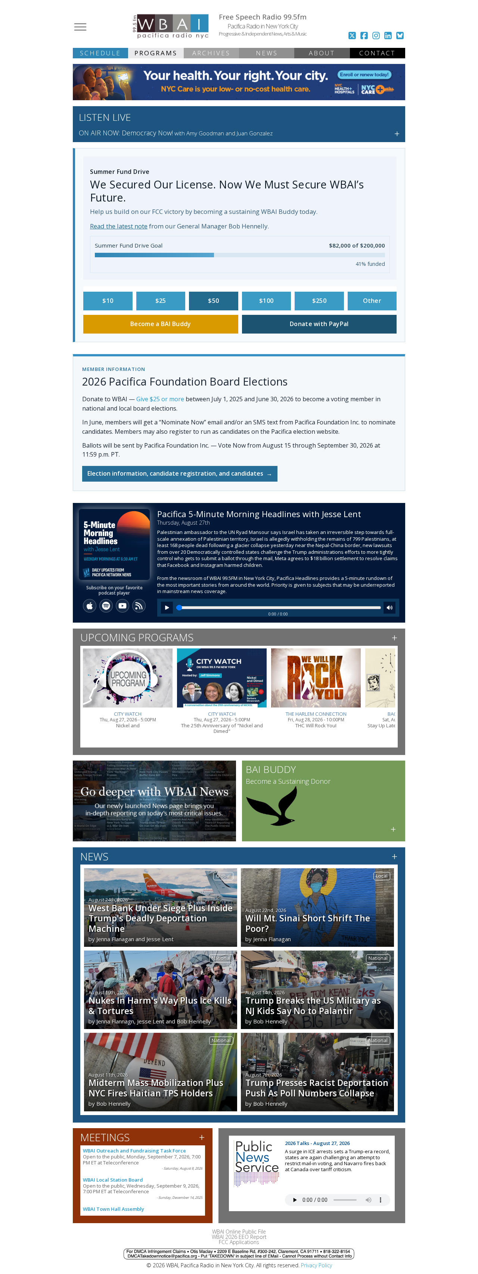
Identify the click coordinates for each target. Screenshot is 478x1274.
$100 (266, 301)
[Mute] (389, 608)
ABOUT (322, 53)
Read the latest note (119, 226)
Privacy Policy (316, 1265)
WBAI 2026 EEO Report (239, 1236)
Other (372, 301)
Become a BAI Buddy (160, 324)
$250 (319, 301)
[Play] (167, 608)
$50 (213, 301)
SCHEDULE (100, 53)
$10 (107, 301)
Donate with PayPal (319, 324)
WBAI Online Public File (239, 1231)
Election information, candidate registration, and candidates (179, 473)
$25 (160, 301)
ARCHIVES (211, 53)
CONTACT (377, 53)
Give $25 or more (160, 399)
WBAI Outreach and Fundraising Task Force (134, 1150)
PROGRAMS (155, 53)
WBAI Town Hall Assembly (113, 1209)
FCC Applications (239, 1242)
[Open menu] (80, 26)
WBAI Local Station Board (113, 1179)
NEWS (267, 53)
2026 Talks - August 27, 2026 (317, 1143)
